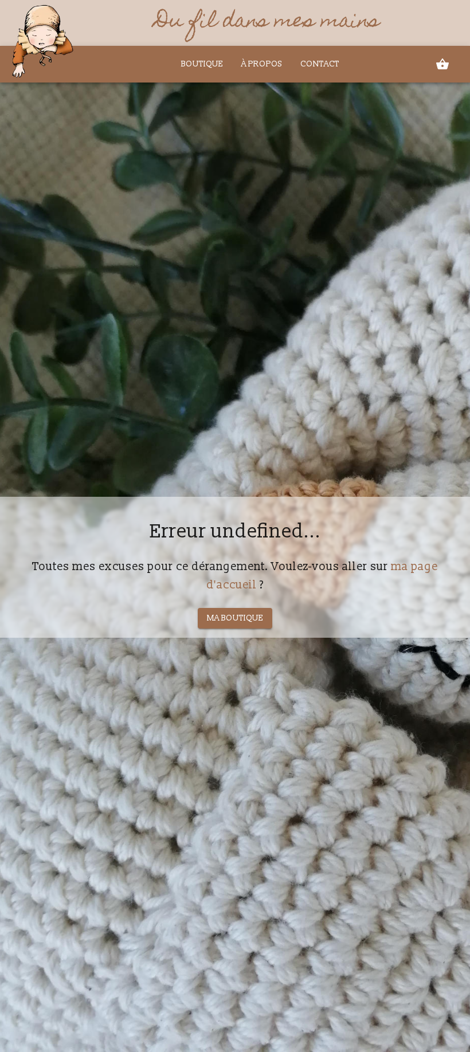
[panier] (442, 64)
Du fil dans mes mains (267, 23)
